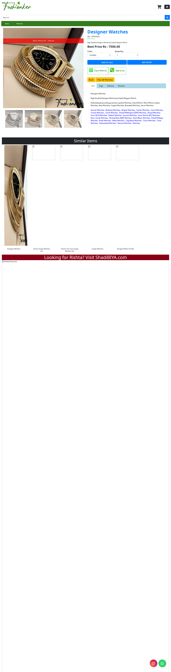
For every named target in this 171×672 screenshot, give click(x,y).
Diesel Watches (154, 112)
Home (7, 24)
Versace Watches (124, 123)
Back (91, 79)
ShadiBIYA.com (111, 257)
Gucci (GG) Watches (99, 115)
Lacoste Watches (130, 115)
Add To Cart (107, 62)
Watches (19, 24)
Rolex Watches (118, 120)
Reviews (121, 86)
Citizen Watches (97, 112)
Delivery (110, 86)
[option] (15, 198)
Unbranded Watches (107, 123)
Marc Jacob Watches (99, 118)
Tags (101, 86)
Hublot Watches (115, 115)
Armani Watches (97, 110)
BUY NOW (147, 62)
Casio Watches (157, 110)
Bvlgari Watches (128, 110)
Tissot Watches (149, 120)
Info (93, 86)
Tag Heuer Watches (134, 120)
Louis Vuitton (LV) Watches (149, 115)
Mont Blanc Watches (141, 118)
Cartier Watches (143, 110)
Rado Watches (105, 120)
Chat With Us (100, 70)
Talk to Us (119, 70)
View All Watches (105, 79)
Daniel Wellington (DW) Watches (132, 112)
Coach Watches (111, 112)
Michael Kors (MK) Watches (120, 118)
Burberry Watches (113, 110)
